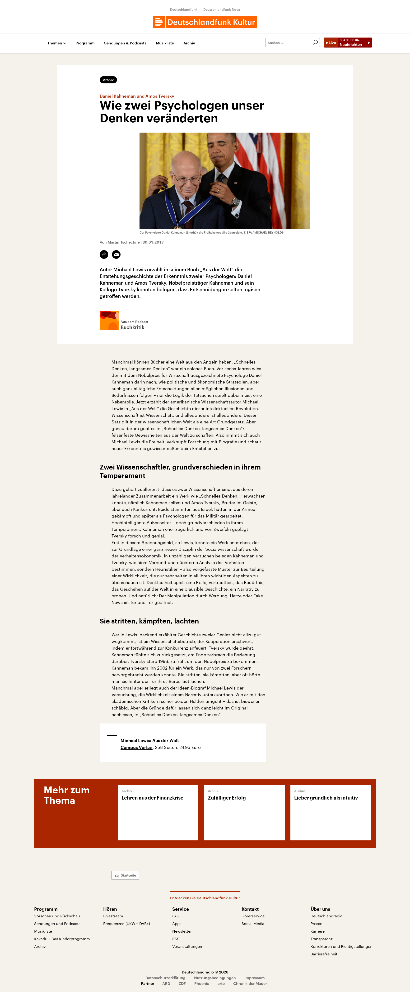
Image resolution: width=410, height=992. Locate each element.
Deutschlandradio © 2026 (205, 972)
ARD (166, 983)
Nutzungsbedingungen (215, 977)
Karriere (318, 931)
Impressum (254, 977)
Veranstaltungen (187, 946)
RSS (175, 938)
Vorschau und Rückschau (57, 916)
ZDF (182, 983)
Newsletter (182, 931)
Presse (316, 923)
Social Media (253, 923)
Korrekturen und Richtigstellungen (342, 946)
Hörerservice (253, 916)
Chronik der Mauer (250, 983)
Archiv (189, 43)
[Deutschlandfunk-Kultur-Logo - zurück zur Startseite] (205, 22)
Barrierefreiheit (324, 954)
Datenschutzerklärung (165, 977)
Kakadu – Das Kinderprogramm (62, 938)
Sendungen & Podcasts (125, 43)
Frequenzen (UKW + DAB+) (126, 923)
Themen (54, 43)
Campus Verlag (137, 747)
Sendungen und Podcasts (57, 923)
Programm (85, 43)
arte (221, 983)
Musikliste (165, 43)
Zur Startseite (125, 875)
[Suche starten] (315, 42)
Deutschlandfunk (184, 9)
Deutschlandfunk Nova (221, 9)
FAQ (176, 916)
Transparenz (322, 938)
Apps (177, 923)
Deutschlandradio (327, 916)
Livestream (113, 916)
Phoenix (201, 983)
